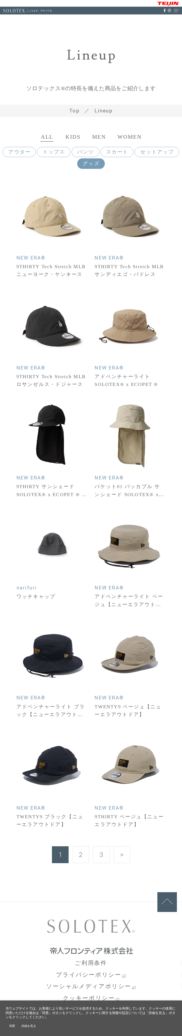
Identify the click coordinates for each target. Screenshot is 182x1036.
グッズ (91, 163)
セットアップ (157, 152)
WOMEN (129, 137)
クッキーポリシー (89, 998)
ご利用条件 (91, 963)
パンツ (85, 152)
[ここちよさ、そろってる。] (14, 10)
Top (74, 111)
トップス (54, 152)
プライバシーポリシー (88, 975)
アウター (19, 152)
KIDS (73, 137)
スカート (117, 152)
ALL (47, 137)
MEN (99, 137)
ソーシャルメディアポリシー (88, 986)
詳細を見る (29, 1026)
